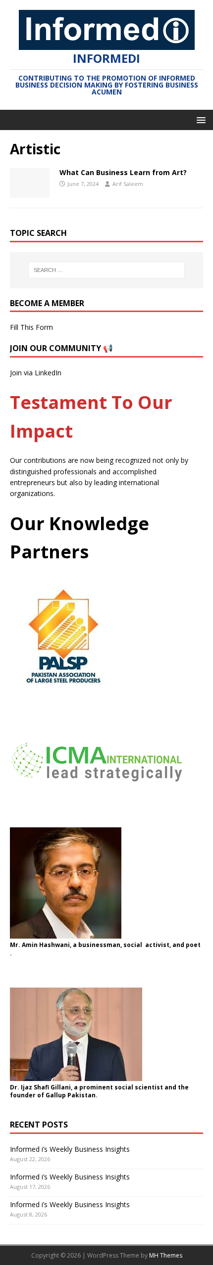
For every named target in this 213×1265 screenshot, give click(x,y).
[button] (199, 119)
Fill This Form (31, 327)
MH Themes (165, 1255)
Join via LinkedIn (35, 372)
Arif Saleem (127, 183)
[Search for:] (107, 270)
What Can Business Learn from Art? (123, 172)
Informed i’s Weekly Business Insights (70, 1149)
